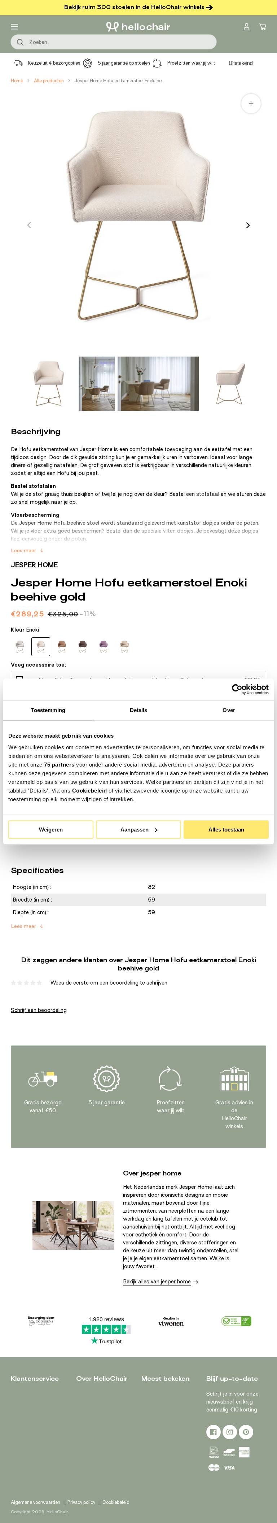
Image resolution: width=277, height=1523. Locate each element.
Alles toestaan (226, 829)
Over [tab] (229, 710)
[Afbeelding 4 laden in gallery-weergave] (229, 384)
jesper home (34, 565)
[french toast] (62, 647)
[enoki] (41, 647)
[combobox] (113, 42)
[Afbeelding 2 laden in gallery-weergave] (97, 384)
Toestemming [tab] (48, 710)
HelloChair (57, 1511)
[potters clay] (83, 647)
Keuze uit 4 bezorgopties (54, 63)
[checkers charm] (20, 647)
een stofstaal (202, 494)
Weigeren (51, 829)
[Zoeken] (20, 43)
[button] (14, 27)
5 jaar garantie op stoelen (124, 63)
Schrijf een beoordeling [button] (39, 1010)
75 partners (59, 765)
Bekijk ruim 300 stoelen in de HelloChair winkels (134, 7)
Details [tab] (139, 710)
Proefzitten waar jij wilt (191, 63)
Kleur (25, 630)
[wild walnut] (124, 647)
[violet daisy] (103, 647)
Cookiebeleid (89, 790)
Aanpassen (134, 829)
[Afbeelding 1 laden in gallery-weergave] (49, 384)
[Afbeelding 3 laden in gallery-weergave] (158, 384)
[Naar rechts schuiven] (248, 225)
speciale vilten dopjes (167, 531)
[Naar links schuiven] (29, 225)
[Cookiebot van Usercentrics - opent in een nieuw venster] (237, 689)
